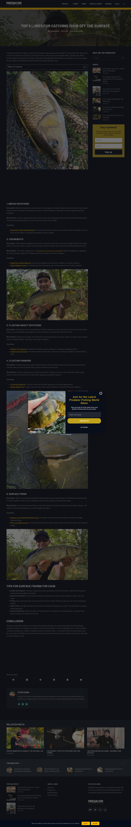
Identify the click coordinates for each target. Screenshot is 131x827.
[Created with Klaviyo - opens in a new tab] (65, 434)
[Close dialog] (101, 393)
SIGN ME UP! (84, 421)
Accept (86, 823)
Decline (95, 823)
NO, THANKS (84, 427)
